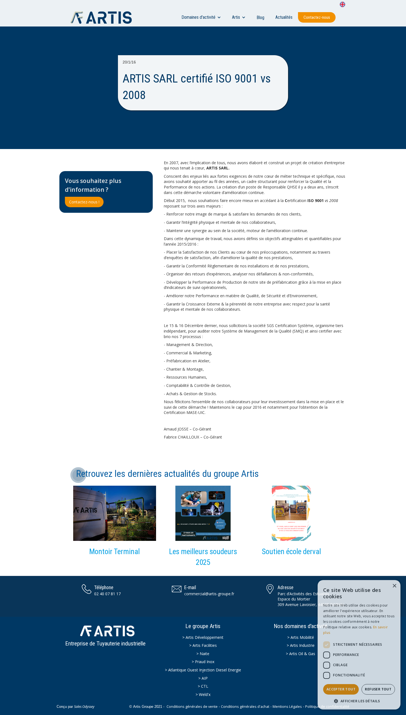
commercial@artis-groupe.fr (209, 593)
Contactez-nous (317, 17)
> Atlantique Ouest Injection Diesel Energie (203, 670)
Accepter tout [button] (340, 689)
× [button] (394, 586)
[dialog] (359, 644)
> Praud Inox (203, 661)
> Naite (202, 653)
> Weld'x (203, 694)
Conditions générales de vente (192, 706)
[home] (103, 17)
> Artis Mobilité (300, 637)
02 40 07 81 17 (107, 593)
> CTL (203, 686)
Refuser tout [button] (378, 689)
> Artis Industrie (301, 645)
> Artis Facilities (203, 645)
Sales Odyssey (84, 706)
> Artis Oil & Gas (300, 653)
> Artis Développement (202, 637)
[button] (201, 17)
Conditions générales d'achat (245, 706)
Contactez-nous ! (84, 201)
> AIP (203, 678)
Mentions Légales (287, 706)
